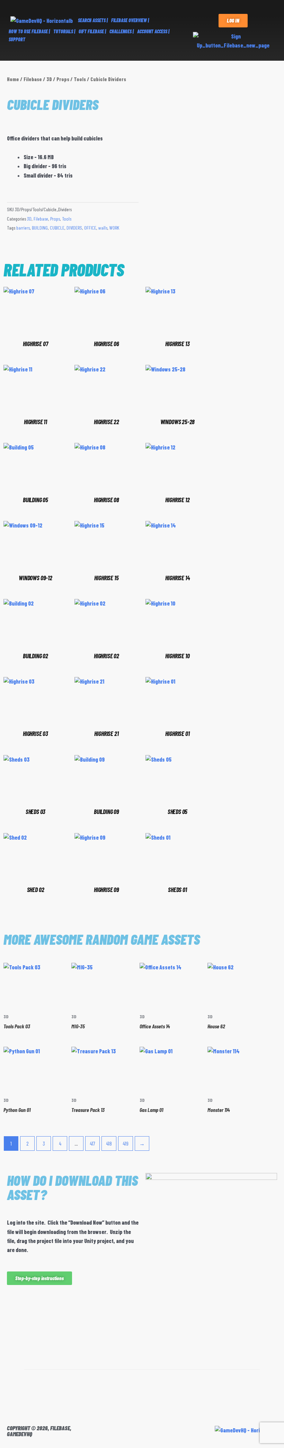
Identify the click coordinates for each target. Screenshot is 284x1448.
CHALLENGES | (121, 31)
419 (125, 1143)
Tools (80, 79)
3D (49, 79)
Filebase (33, 79)
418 (109, 1143)
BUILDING (40, 228)
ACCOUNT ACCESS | (153, 31)
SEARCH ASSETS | (93, 20)
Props (62, 79)
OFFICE (90, 228)
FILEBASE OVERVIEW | (130, 20)
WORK (114, 228)
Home (13, 79)
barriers (23, 228)
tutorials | (64, 31)
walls (102, 228)
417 (92, 1143)
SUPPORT (17, 39)
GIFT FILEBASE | (92, 31)
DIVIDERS (74, 228)
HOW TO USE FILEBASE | (29, 31)
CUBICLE (57, 228)
